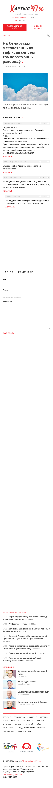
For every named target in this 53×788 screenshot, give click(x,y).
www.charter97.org (33, 761)
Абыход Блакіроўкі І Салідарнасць (31, 728)
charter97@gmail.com (12, 774)
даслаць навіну (19, 17)
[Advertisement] (26, 240)
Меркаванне (8, 667)
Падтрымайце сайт (14, 27)
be (16, 20)
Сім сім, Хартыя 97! (38, 27)
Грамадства (19, 717)
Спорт (6, 721)
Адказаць (8, 156)
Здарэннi (44, 717)
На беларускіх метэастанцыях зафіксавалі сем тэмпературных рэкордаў (19, 52)
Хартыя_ (26, 9)
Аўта (39, 724)
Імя (4, 279)
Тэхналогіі (19, 724)
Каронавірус (8, 731)
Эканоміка (32, 717)
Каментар (7, 301)
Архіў (33, 17)
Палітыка (7, 717)
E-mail (5, 290)
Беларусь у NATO (24, 731)
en (24, 20)
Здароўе (30, 724)
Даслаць (8, 333)
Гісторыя (26, 721)
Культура (15, 721)
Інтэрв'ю (7, 724)
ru (20, 20)
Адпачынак (8, 728)
